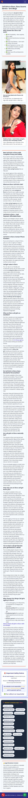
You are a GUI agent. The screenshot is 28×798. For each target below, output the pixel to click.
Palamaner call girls (8, 737)
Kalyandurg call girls (8, 755)
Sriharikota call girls (8, 741)
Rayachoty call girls (19, 713)
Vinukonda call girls (8, 723)
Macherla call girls (8, 748)
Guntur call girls (17, 734)
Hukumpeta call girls (9, 709)
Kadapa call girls (20, 709)
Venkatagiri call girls (8, 745)
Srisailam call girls (8, 706)
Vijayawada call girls (8, 752)
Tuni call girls (20, 730)
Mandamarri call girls (9, 720)
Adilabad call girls (8, 713)
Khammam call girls (8, 727)
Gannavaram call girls (9, 730)
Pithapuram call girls (9, 716)
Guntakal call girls (19, 748)
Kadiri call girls (7, 734)
